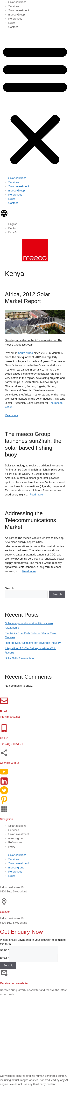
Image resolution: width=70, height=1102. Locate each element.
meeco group (16, 838)
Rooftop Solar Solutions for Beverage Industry (33, 642)
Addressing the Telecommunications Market (30, 520)
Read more (11, 415)
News (11, 22)
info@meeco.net (10, 716)
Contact (13, 27)
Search (9, 588)
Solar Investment (18, 10)
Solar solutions (17, 2)
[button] (35, 104)
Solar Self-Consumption (19, 658)
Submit (8, 965)
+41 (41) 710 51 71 (11, 744)
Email (4, 957)
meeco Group (16, 14)
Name (4, 949)
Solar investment (18, 834)
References (15, 18)
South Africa (25, 353)
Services (13, 6)
